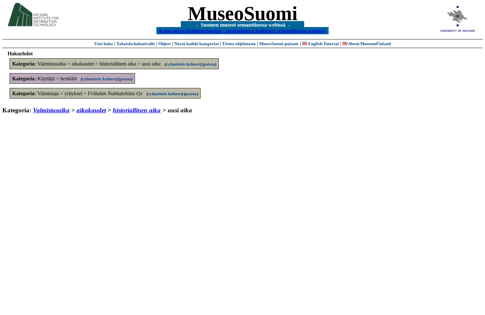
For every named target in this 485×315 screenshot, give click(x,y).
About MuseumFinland (369, 43)
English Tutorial (323, 43)
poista (209, 64)
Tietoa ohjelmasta (239, 43)
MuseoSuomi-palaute (279, 43)
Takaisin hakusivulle (136, 43)
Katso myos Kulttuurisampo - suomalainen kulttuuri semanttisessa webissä (242, 30)
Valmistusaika (51, 110)
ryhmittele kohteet (183, 64)
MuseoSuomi (243, 13)
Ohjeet (164, 43)
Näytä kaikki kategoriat (197, 43)
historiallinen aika (137, 110)
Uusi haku (103, 43)
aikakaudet (91, 110)
